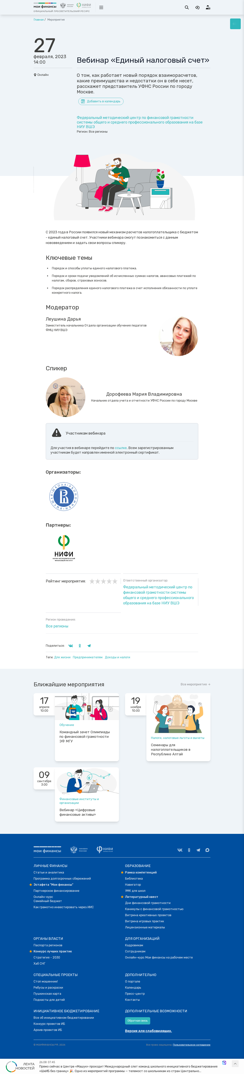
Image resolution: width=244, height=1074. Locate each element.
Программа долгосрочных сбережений (62, 878)
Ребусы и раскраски (48, 987)
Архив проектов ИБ (48, 1030)
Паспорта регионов (48, 945)
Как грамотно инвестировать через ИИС (64, 907)
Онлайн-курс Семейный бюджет (48, 899)
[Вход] (208, 7)
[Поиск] (187, 7)
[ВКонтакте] (180, 850)
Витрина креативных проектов (148, 915)
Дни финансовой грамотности (148, 903)
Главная (39, 19)
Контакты (132, 1000)
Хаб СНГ (39, 963)
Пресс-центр (135, 993)
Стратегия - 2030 (47, 957)
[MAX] (207, 850)
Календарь (133, 987)
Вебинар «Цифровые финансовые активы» (77, 812)
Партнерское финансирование (56, 891)
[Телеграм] (198, 850)
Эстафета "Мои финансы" (53, 884)
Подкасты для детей (49, 1000)
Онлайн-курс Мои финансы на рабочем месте (159, 957)
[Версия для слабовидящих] (197, 7)
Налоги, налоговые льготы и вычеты (177, 738)
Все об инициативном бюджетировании (64, 1017)
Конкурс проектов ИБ (49, 1024)
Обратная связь (138, 1020)
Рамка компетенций (141, 872)
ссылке (121, 448)
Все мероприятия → (195, 684)
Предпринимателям (88, 657)
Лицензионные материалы (145, 927)
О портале (132, 981)
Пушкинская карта (47, 993)
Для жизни (62, 657)
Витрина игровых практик (144, 921)
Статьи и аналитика (49, 872)
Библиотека (134, 878)
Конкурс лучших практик (53, 951)
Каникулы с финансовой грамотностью (154, 909)
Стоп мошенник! (46, 981)
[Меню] (235, 23)
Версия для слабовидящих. (148, 1031)
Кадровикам (134, 945)
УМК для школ (135, 891)
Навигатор (133, 884)
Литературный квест (141, 897)
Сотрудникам (135, 951)
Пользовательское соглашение (191, 1044)
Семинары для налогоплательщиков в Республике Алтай (170, 749)
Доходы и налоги (117, 657)
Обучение (66, 725)
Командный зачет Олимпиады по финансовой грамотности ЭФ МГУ (84, 736)
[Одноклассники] (189, 850)
